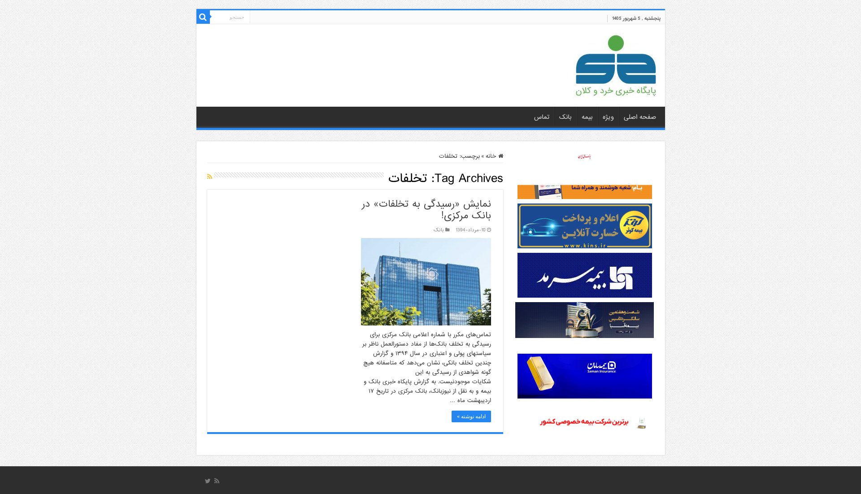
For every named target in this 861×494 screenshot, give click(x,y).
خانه (492, 156)
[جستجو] (203, 17)
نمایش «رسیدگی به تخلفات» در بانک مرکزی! (426, 210)
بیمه (587, 117)
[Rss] (216, 481)
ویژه (608, 117)
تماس (541, 117)
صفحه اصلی (640, 117)
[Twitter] (208, 481)
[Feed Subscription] (209, 177)
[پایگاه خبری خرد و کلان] (615, 63)
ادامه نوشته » (471, 416)
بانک (565, 117)
